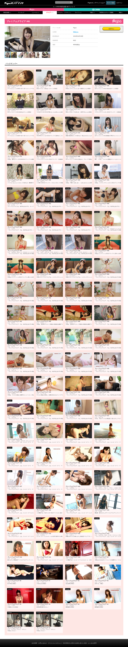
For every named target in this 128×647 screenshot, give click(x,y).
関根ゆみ (75, 32)
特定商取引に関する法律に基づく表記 (75, 643)
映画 (121, 12)
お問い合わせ (42, 643)
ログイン (111, 29)
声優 (92, 12)
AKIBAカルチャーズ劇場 (107, 12)
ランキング (21, 12)
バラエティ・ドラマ (64, 12)
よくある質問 (92, 643)
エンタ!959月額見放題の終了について (64, 6)
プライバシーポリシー (55, 643)
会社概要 (34, 643)
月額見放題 (7, 12)
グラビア (49, 12)
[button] (48, 27)
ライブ (78, 12)
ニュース (35, 12)
